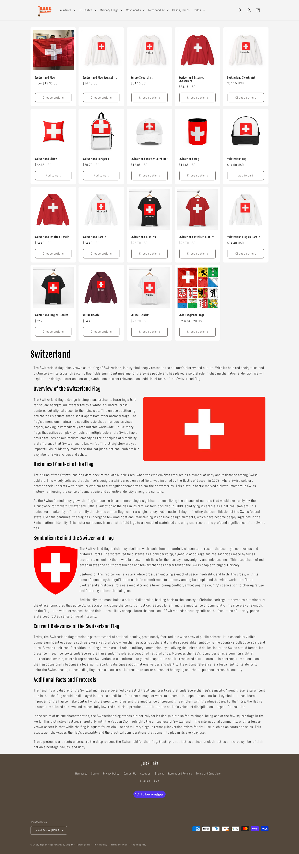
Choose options (53, 97)
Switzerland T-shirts (143, 237)
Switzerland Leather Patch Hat (149, 159)
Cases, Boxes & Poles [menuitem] (186, 10)
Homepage (81, 774)
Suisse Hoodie (91, 315)
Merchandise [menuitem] (156, 10)
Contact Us (129, 774)
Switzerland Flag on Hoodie (243, 237)
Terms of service (119, 844)
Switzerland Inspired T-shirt (196, 237)
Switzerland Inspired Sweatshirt (191, 79)
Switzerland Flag (45, 77)
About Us (145, 774)
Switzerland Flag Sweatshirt (100, 77)
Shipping (159, 774)
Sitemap (145, 781)
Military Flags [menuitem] (109, 10)
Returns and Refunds (180, 774)
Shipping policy (138, 844)
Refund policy (83, 844)
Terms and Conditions (208, 774)
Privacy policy (100, 844)
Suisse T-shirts (140, 315)
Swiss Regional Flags (191, 315)
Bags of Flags (46, 844)
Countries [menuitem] (65, 10)
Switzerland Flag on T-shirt (51, 315)
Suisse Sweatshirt (142, 77)
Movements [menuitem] (133, 10)
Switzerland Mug (189, 159)
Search (95, 774)
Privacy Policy (111, 774)
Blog (156, 781)
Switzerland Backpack (96, 159)
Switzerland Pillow (46, 159)
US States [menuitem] (85, 10)
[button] (239, 10)
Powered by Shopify (63, 844)
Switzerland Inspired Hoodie (52, 237)
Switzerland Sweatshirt (241, 77)
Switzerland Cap (236, 159)
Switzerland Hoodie (94, 237)
